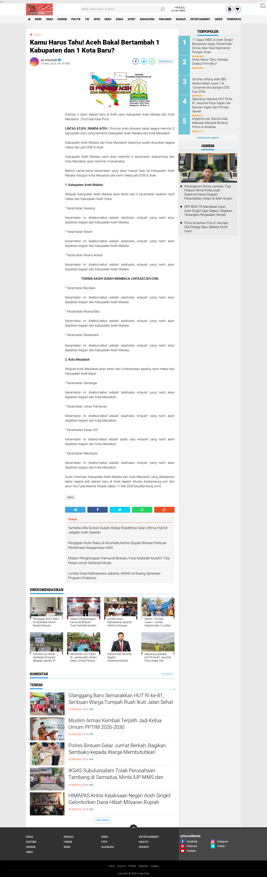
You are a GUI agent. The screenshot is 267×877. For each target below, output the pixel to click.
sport (131, 19)
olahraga (107, 846)
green (218, 19)
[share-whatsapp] (152, 61)
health (143, 841)
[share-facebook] (136, 61)
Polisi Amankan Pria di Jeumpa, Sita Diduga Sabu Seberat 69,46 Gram (206, 227)
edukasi (181, 19)
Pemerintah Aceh (238, 19)
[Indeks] (230, 9)
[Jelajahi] (262, 5)
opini (97, 19)
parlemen (165, 19)
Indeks (155, 866)
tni (87, 19)
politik (76, 19)
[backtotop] (133, 828)
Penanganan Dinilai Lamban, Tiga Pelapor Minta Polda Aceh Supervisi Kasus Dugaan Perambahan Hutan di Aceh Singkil (208, 192)
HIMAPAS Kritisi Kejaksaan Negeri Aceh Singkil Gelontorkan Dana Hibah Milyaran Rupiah (119, 799)
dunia (119, 19)
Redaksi (143, 866)
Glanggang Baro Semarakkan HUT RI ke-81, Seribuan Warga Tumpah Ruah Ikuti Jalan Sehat (120, 698)
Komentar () (166, 61)
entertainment (200, 19)
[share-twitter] (144, 61)
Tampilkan (166, 674)
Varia (111, 866)
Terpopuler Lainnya (207, 138)
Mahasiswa (147, 19)
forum (68, 841)
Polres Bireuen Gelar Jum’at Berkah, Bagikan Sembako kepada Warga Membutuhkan (117, 749)
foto (104, 841)
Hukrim (121, 866)
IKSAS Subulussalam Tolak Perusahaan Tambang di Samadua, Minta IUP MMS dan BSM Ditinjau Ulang (115, 777)
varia (49, 19)
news (38, 19)
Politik (132, 866)
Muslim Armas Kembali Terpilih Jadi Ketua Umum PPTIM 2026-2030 (115, 724)
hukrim (62, 19)
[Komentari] (164, 510)
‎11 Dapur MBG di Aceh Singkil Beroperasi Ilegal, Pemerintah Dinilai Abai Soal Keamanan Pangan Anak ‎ (212, 46)
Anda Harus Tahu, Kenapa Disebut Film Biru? (210, 61)
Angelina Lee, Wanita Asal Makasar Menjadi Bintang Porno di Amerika (210, 123)
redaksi (144, 846)
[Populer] (237, 9)
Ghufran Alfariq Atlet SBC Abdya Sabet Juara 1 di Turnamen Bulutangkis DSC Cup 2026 (211, 85)
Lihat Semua (102, 820)
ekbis (108, 19)
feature (31, 841)
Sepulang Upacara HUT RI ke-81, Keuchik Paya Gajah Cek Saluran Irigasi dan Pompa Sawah (212, 105)
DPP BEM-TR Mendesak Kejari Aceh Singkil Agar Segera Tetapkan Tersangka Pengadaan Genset (208, 211)
